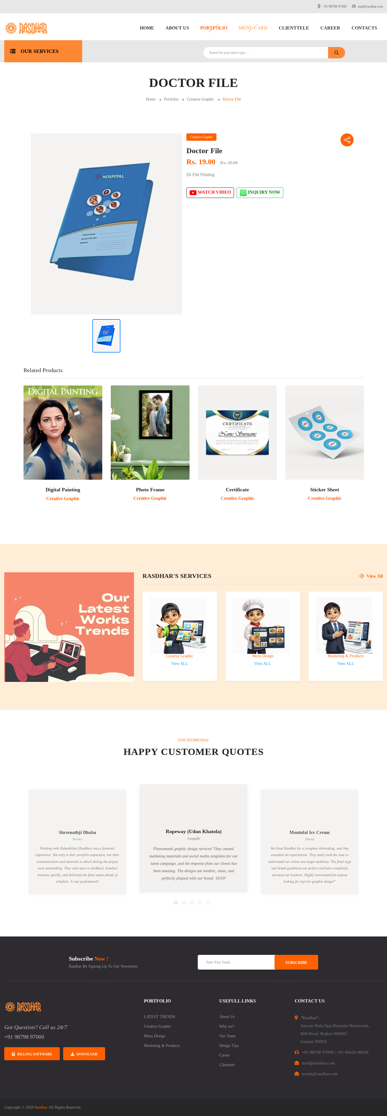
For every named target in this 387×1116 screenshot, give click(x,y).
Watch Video (214, 192)
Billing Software (34, 1054)
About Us (177, 27)
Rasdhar (41, 1107)
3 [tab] (192, 902)
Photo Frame (150, 489)
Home (147, 27)
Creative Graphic (200, 99)
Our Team (227, 1036)
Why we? (226, 1026)
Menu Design (262, 656)
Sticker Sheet (324, 489)
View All (374, 576)
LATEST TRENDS (159, 1017)
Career (330, 27)
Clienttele (294, 27)
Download (86, 1054)
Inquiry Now (263, 192)
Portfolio (213, 27)
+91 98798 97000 (334, 6)
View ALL (179, 664)
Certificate (237, 489)
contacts (364, 27)
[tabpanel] (193, 838)
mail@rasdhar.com (370, 6)
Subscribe (296, 963)
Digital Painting (63, 489)
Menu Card (253, 27)
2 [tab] (184, 902)
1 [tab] (175, 902)
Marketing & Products (345, 656)
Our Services (40, 51)
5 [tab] (208, 902)
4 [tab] (200, 902)
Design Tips (229, 1046)
